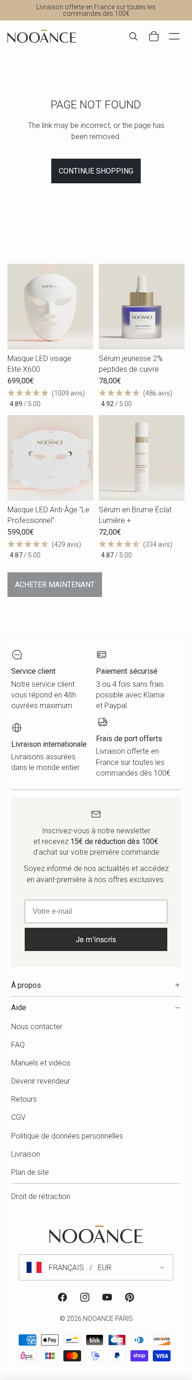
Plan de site (30, 1172)
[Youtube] (107, 1297)
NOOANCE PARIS (108, 1318)
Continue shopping (96, 171)
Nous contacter (36, 1026)
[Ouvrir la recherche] (133, 36)
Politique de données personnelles (67, 1136)
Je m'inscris (96, 939)
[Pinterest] (129, 1297)
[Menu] (174, 36)
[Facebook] (62, 1297)
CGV (18, 1117)
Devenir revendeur (40, 1081)
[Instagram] (84, 1297)
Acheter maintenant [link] (55, 584)
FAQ (18, 1044)
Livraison (25, 1154)
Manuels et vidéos (40, 1062)
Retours (24, 1099)
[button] (50, 398)
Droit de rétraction (40, 1196)
